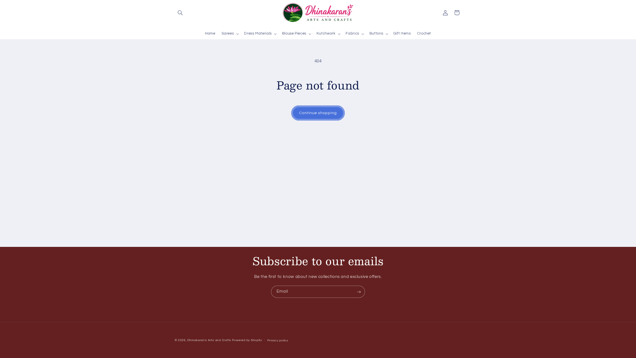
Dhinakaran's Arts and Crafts (209, 340)
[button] (180, 12)
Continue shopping (318, 113)
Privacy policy (277, 340)
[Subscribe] (359, 292)
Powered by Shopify (247, 340)
